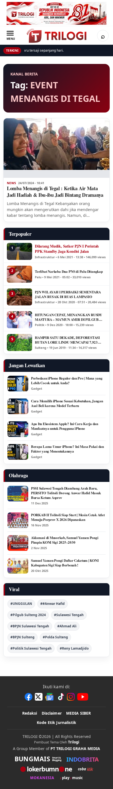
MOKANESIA (42, 778)
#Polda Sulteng (55, 637)
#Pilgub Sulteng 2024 (28, 615)
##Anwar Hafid (52, 603)
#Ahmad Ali (67, 626)
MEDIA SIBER (78, 713)
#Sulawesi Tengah (69, 615)
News (11, 183)
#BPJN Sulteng (22, 637)
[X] (39, 697)
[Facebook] (28, 697)
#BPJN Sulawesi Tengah (29, 626)
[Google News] (49, 697)
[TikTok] (60, 697)
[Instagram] (71, 697)
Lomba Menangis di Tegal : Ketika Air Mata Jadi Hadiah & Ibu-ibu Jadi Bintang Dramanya (55, 191)
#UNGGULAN (21, 603)
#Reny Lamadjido (74, 648)
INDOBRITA (82, 759)
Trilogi (73, 742)
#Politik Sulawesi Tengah (31, 648)
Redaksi (29, 713)
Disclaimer (52, 713)
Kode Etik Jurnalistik (56, 722)
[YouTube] (82, 697)
